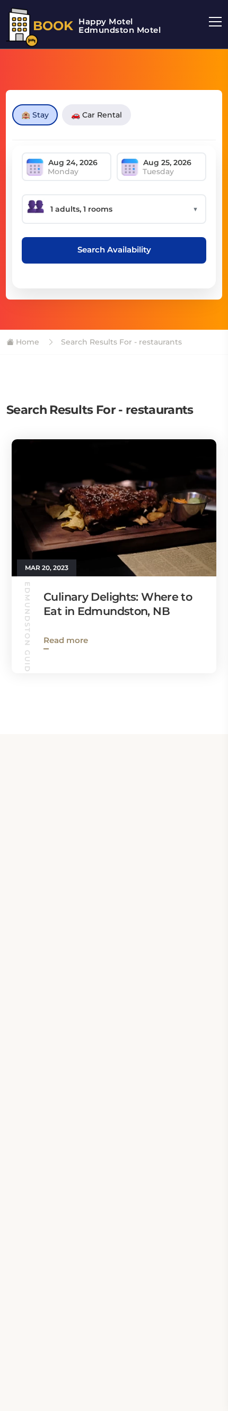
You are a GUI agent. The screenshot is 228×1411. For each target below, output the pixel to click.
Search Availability (114, 250)
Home (26, 342)
